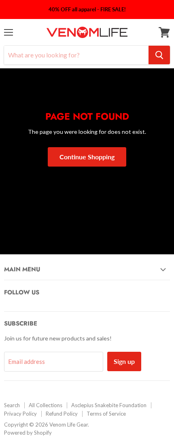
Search (12, 405)
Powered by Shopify (28, 432)
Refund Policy (62, 413)
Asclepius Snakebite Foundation (108, 405)
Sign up (124, 361)
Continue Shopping (87, 157)
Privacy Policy (20, 413)
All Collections (45, 405)
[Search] (159, 55)
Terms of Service (106, 413)
